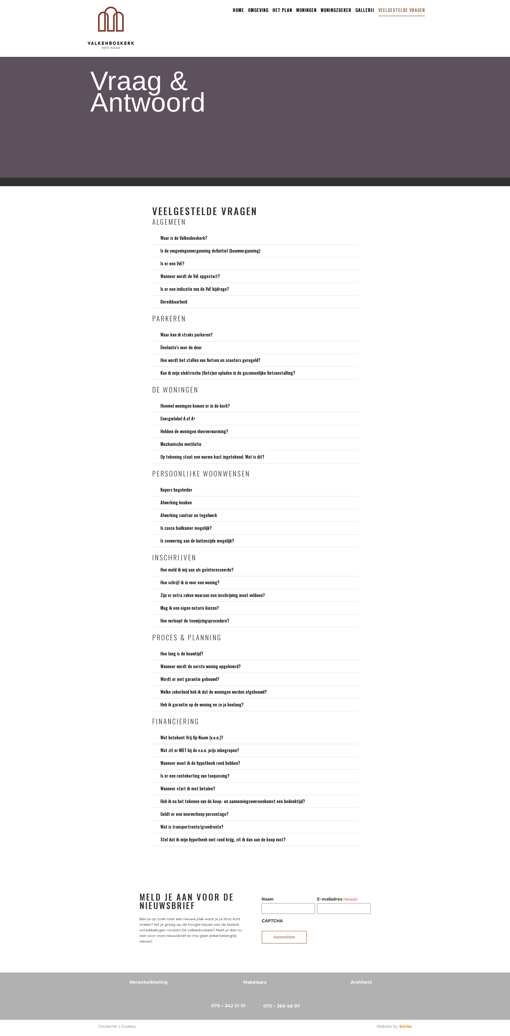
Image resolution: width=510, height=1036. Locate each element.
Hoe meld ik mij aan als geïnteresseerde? (196, 569)
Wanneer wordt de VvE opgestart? (190, 276)
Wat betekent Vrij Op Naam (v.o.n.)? (191, 737)
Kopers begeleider (176, 490)
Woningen (306, 10)
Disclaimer (108, 1026)
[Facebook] (249, 1027)
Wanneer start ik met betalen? (187, 788)
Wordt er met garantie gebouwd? (189, 679)
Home (238, 10)
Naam (268, 899)
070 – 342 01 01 (228, 1005)
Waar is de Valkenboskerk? (183, 238)
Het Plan (282, 10)
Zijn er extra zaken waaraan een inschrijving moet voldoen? (212, 595)
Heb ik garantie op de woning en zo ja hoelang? (202, 704)
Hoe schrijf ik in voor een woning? (189, 582)
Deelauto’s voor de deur (181, 347)
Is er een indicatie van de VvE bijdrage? (194, 289)
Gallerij (364, 10)
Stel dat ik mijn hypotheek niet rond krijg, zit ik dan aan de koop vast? (223, 839)
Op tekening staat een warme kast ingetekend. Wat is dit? (212, 457)
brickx (406, 1026)
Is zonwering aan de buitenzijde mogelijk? (197, 541)
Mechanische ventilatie (180, 444)
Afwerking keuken (176, 502)
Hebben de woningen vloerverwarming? (194, 431)
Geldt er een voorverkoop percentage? (194, 814)
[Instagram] (260, 1027)
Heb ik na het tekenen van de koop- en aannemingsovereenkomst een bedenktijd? (232, 801)
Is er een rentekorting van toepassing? (195, 776)
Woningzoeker (336, 10)
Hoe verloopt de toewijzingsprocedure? (194, 620)
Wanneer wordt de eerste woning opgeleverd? (200, 666)
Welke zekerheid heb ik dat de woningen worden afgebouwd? (213, 692)
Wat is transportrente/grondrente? (191, 827)
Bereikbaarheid (173, 302)
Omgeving (258, 10)
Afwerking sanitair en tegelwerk (188, 515)
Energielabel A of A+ (178, 418)
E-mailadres (337, 899)
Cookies (128, 1026)
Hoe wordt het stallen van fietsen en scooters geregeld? (210, 360)
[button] (255, 238)
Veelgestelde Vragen (401, 10)
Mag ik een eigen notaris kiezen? (189, 608)
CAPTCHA (272, 921)
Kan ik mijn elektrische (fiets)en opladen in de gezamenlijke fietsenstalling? (227, 373)
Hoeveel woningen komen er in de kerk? (195, 406)
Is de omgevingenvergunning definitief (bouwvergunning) (210, 251)
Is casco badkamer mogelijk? (186, 528)
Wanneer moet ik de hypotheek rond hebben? (200, 763)
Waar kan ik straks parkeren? (186, 334)
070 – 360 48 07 (281, 1006)
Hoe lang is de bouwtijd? (181, 653)
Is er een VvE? (172, 263)
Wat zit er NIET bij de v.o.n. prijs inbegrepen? (199, 750)
